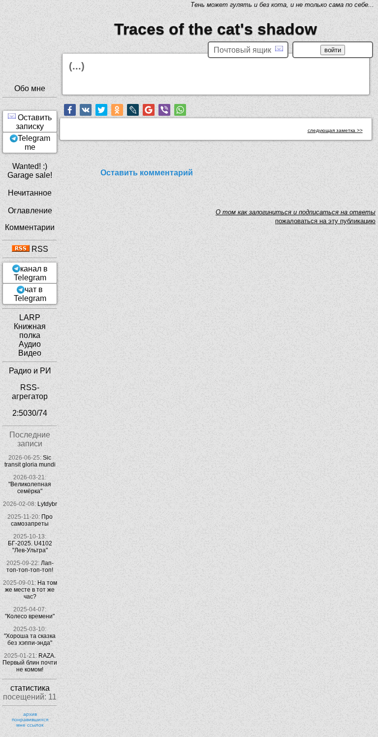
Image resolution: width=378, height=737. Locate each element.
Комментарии (30, 227)
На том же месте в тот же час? (31, 589)
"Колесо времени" (30, 616)
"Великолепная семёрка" (29, 488)
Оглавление (30, 210)
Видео (29, 353)
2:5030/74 (29, 413)
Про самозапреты (32, 520)
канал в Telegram (31, 273)
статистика (30, 688)
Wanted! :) (29, 166)
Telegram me (34, 142)
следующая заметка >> (335, 130)
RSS (39, 249)
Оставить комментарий (146, 172)
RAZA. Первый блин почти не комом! (29, 662)
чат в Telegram (30, 293)
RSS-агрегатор (30, 392)
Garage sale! (29, 175)
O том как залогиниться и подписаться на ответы (296, 212)
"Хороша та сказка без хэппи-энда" (30, 639)
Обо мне (29, 88)
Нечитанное (30, 193)
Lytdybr (47, 504)
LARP (29, 317)
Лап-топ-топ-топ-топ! (30, 566)
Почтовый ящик (244, 50)
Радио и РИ (30, 371)
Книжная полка (30, 330)
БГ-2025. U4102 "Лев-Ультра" (30, 547)
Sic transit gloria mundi (30, 461)
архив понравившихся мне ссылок (30, 719)
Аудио (30, 344)
